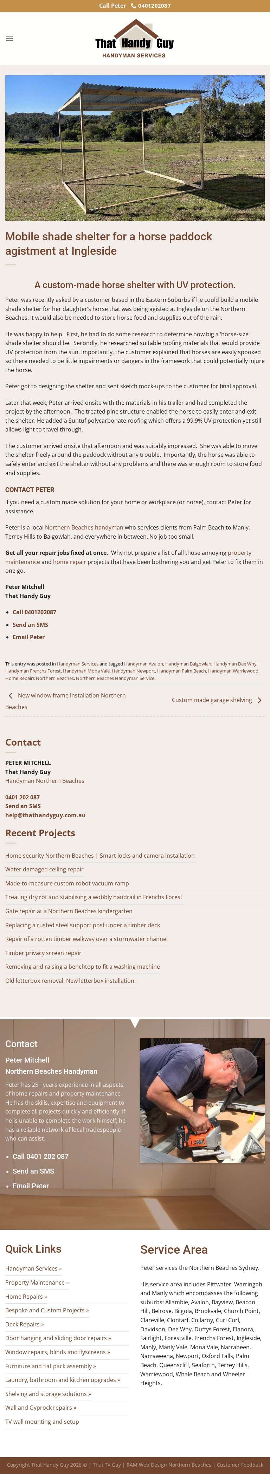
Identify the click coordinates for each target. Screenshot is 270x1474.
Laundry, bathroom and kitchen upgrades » (62, 1380)
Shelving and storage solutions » (48, 1394)
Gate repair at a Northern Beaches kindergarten (69, 911)
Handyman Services (77, 664)
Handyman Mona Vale (86, 671)
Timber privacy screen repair (43, 953)
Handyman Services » (33, 1268)
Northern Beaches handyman (84, 527)
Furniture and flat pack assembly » (50, 1366)
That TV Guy (107, 1464)
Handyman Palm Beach (181, 671)
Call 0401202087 (34, 612)
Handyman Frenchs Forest (33, 671)
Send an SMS (30, 625)
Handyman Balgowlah (188, 664)
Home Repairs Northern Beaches (39, 678)
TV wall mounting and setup (42, 1422)
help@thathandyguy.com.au (45, 815)
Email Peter (29, 637)
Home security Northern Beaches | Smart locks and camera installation (100, 855)
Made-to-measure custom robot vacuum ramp (67, 883)
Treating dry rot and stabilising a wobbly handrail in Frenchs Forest (93, 897)
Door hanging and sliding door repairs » (58, 1338)
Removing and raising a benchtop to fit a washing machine (82, 966)
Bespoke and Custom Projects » (47, 1310)
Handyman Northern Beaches (44, 781)
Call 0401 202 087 (41, 1156)
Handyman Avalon (143, 664)
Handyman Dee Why (235, 664)
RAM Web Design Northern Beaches (169, 1464)
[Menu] (9, 38)
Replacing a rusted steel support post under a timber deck (82, 925)
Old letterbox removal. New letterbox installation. (70, 981)
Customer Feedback (240, 1464)
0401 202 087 (22, 797)
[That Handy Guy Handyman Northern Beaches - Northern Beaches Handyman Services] (135, 38)
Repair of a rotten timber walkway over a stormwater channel (86, 939)
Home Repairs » (26, 1296)
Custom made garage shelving (212, 700)
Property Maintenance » (37, 1282)
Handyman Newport (133, 671)
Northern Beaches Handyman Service (115, 678)
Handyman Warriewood (233, 671)
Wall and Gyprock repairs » (40, 1407)
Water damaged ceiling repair (44, 869)
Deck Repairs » (24, 1324)
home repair (69, 562)
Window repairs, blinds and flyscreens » (57, 1352)
